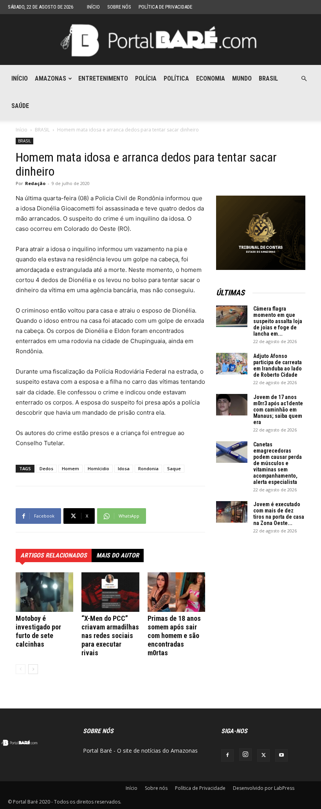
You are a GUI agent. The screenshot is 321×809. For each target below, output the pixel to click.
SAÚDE (20, 106)
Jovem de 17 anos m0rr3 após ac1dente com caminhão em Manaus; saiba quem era (278, 409)
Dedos (46, 468)
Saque (174, 468)
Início (93, 7)
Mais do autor (117, 555)
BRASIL (268, 78)
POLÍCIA (146, 78)
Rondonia (148, 468)
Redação (35, 183)
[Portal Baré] (160, 40)
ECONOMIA (210, 78)
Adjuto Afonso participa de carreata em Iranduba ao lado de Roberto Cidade (277, 365)
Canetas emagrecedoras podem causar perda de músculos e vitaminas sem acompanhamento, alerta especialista (277, 463)
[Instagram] (245, 754)
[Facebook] (227, 755)
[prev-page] (20, 669)
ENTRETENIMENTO (103, 78)
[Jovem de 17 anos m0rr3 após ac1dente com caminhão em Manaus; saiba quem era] (231, 404)
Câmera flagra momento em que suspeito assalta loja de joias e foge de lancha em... (277, 321)
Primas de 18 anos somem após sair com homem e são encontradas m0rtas (174, 635)
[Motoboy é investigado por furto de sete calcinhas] (44, 592)
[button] (303, 79)
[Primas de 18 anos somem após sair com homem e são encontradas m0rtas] (176, 592)
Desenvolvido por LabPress (263, 788)
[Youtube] (281, 755)
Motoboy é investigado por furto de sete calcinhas (38, 631)
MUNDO (242, 78)
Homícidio (98, 468)
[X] (263, 755)
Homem (70, 468)
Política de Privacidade (165, 7)
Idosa (124, 468)
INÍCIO (19, 78)
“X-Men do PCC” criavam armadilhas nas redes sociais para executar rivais (110, 635)
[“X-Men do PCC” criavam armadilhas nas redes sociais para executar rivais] (110, 592)
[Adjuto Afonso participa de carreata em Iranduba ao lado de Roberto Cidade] (231, 363)
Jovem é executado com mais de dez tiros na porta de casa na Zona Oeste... (278, 513)
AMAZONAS (50, 78)
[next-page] (33, 669)
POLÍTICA (176, 78)
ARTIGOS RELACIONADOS (53, 555)
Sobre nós (119, 7)
